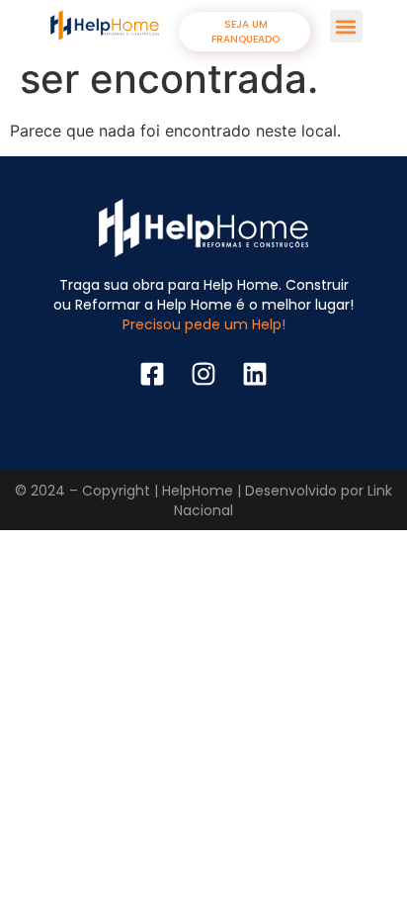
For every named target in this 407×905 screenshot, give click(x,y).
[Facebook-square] (152, 374)
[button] (346, 26)
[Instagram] (203, 374)
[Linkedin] (255, 374)
